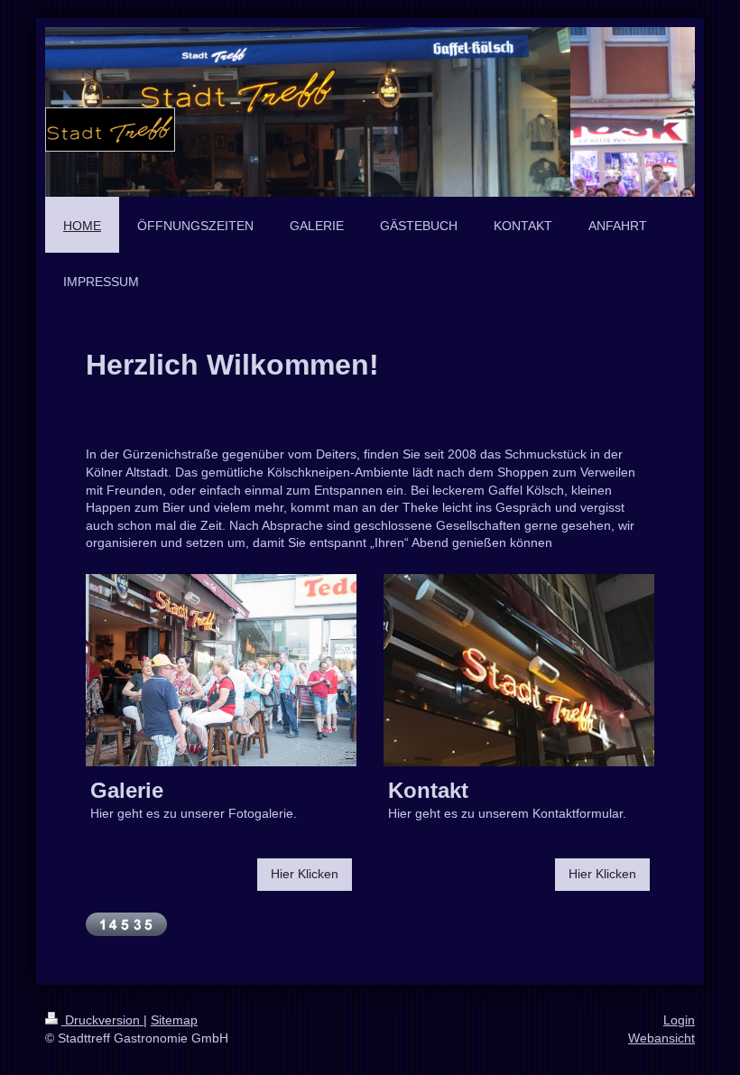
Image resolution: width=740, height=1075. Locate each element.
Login (679, 1020)
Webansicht (661, 1038)
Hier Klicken (304, 873)
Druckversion (102, 1020)
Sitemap (174, 1020)
